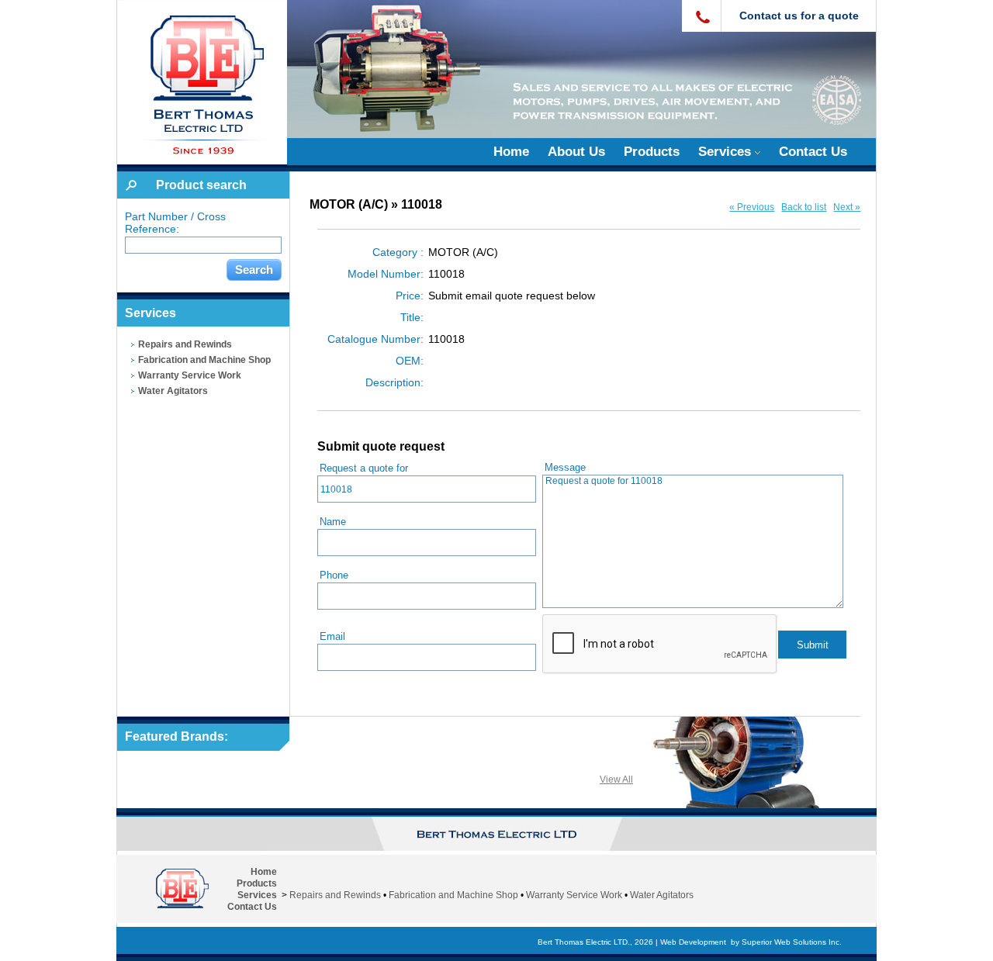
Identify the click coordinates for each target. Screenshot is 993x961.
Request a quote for (364, 468)
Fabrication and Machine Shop (204, 359)
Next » (846, 207)
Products (652, 151)
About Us (576, 151)
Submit (813, 645)
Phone (334, 575)
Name (333, 521)
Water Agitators (173, 390)
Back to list (803, 207)
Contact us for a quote (799, 15)
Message (565, 467)
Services (726, 151)
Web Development (693, 942)
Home (511, 151)
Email (332, 636)
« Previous (751, 207)
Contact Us (813, 151)
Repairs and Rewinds (185, 344)
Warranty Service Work (189, 375)
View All (616, 779)
